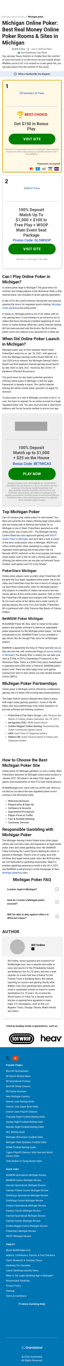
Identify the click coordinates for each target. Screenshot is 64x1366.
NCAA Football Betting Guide (21, 1147)
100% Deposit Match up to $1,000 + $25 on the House (31, 452)
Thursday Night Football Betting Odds (25, 1116)
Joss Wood (42, 52)
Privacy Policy (13, 1285)
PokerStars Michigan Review (21, 1231)
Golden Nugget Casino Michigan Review (26, 1226)
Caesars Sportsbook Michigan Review (26, 1185)
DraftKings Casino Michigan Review (24, 1200)
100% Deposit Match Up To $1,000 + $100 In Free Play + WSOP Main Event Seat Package (31, 222)
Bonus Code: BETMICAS (32, 464)
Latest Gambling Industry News (22, 1270)
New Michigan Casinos (18, 1096)
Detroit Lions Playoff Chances (21, 1111)
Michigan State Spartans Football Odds (26, 1142)
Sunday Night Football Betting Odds (24, 1121)
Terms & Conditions (16, 1296)
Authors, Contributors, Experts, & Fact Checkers (30, 1255)
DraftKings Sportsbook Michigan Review (27, 1195)
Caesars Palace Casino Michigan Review (27, 1190)
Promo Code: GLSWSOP (32, 240)
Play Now (32, 474)
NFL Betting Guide (15, 1132)
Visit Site (32, 139)
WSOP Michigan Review (18, 1236)
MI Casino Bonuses (16, 1091)
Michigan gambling (12, 872)
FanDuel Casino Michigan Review (23, 1220)
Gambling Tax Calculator (18, 1265)
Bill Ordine (20, 49)
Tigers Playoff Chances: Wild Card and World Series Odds (29, 1154)
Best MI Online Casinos (18, 1086)
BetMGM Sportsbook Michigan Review (26, 1175)
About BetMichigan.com (18, 1250)
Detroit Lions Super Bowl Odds (22, 1106)
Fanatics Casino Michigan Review (23, 1210)
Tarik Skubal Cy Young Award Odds (24, 1161)
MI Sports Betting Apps (18, 1076)
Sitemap (10, 1290)
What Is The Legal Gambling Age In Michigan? (29, 1275)
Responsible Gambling (17, 1280)
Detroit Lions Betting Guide (20, 1101)
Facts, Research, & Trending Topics (24, 1260)
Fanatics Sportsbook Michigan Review (26, 1205)
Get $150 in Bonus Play (31, 126)
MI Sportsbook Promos (18, 1081)
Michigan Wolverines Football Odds (24, 1137)
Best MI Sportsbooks (17, 1071)
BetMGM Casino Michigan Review (23, 1180)
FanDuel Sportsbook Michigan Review (26, 1215)
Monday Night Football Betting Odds (25, 1127)
